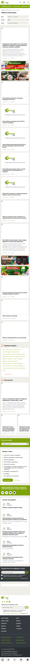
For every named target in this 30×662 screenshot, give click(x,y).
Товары (18, 626)
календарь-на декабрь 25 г (11, 471)
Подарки (18, 623)
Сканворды (15, 655)
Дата (2, 16)
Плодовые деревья (20, 368)
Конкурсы (4, 623)
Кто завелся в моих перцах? (11, 476)
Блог (17, 618)
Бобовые (4, 358)
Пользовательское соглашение (9, 653)
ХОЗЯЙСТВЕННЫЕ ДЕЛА (6, 642)
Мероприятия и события (7, 356)
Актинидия (19, 358)
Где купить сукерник (9, 464)
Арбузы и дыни (9, 349)
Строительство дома (12, 361)
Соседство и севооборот (18, 365)
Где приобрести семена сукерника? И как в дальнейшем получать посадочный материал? (15, 468)
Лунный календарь (6, 351)
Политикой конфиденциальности (12, 578)
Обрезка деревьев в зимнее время (13, 457)
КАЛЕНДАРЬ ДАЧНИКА (6, 6)
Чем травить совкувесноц (11, 462)
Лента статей (4, 618)
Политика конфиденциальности (9, 651)
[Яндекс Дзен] (14, 492)
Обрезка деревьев (9, 459)
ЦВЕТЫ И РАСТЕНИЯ (5, 640)
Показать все (7, 374)
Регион (2, 19)
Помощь (3, 628)
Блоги (3, 349)
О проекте (19, 628)
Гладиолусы (17, 349)
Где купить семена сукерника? (12, 455)
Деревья (4, 361)
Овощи (13, 368)
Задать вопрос (7, 480)
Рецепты (3, 626)
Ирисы (23, 354)
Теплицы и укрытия (6, 368)
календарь (7, 473)
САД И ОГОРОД (16, 6)
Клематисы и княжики (19, 356)
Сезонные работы (6, 354)
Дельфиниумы (15, 351)
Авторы (18, 620)
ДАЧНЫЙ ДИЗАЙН (20, 640)
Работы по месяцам (16, 354)
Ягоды (3, 370)
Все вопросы (17, 480)
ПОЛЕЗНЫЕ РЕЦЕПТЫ (21, 642)
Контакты (3, 631)
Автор (2, 23)
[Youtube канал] (10, 492)
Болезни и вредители (7, 363)
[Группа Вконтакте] (6, 492)
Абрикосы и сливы (12, 358)
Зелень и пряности (6, 365)
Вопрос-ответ (7, 451)
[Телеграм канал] (2, 492)
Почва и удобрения (17, 363)
